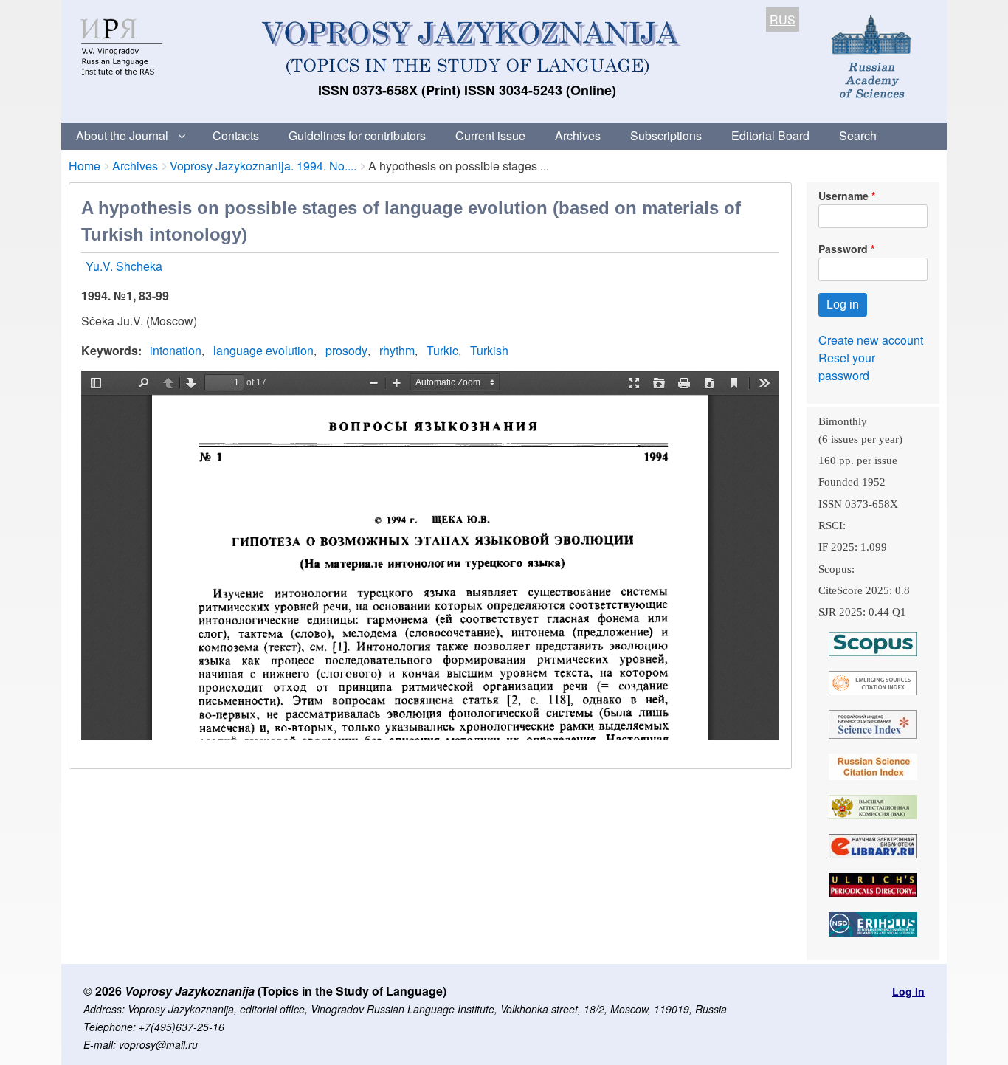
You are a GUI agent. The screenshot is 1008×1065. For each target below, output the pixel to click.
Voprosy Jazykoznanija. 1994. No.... (263, 165)
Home (84, 165)
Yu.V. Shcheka (124, 266)
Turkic (442, 350)
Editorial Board (770, 135)
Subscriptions (666, 135)
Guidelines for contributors (357, 135)
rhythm (397, 350)
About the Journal (122, 135)
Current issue (490, 135)
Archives (578, 135)
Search (858, 135)
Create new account (870, 339)
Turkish (489, 350)
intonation (175, 350)
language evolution (263, 350)
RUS (782, 19)
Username (843, 195)
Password (843, 248)
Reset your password (846, 366)
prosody (346, 350)
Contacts (236, 135)
